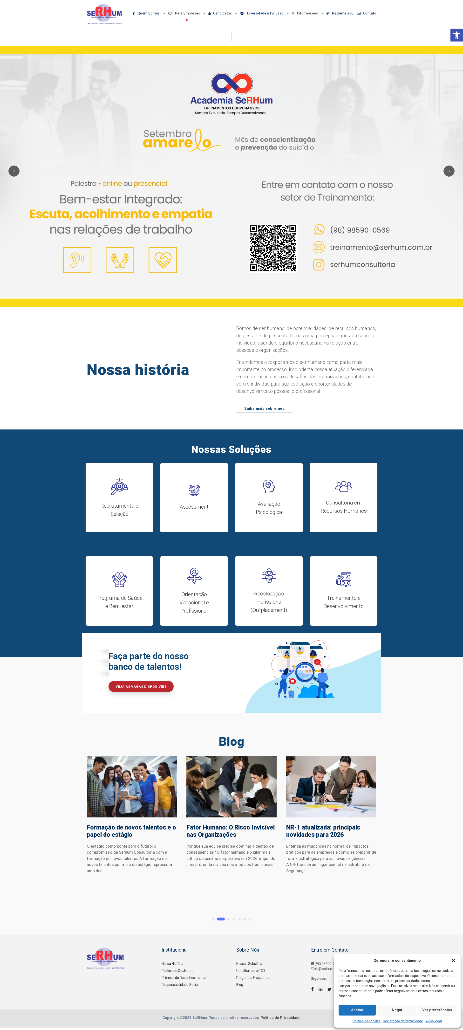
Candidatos (222, 13)
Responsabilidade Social (180, 985)
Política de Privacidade (280, 1018)
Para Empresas (187, 13)
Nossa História (172, 964)
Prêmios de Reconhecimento (184, 978)
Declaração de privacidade (403, 1021)
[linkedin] (320, 989)
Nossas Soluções (249, 964)
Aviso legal (433, 1021)
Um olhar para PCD (250, 971)
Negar (397, 1010)
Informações (307, 13)
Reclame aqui (343, 13)
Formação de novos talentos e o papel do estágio (131, 831)
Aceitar (357, 1010)
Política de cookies (367, 1021)
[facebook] (312, 989)
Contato (369, 13)
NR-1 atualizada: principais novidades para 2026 (323, 831)
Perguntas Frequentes (253, 978)
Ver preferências (437, 1010)
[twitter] (329, 989)
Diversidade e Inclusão (265, 13)
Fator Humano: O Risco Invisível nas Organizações (230, 831)
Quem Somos (149, 13)
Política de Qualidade (177, 971)
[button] (456, 35)
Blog (239, 985)
